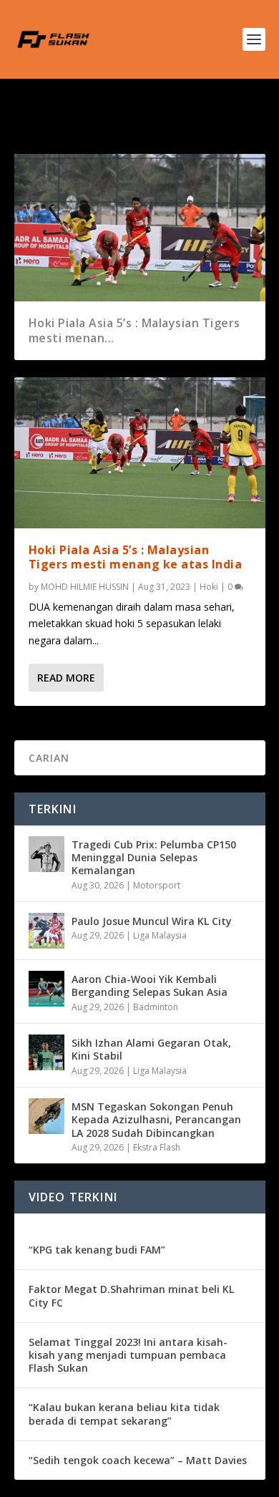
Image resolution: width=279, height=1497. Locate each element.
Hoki (209, 587)
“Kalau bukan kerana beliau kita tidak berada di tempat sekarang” (124, 1413)
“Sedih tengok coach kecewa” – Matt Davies (138, 1460)
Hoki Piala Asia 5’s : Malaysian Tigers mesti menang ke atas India (136, 557)
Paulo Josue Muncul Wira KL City (152, 921)
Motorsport (156, 885)
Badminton (155, 1007)
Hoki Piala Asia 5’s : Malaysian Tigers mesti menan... (134, 330)
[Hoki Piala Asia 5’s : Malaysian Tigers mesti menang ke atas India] (139, 452)
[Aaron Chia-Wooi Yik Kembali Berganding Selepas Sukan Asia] (46, 989)
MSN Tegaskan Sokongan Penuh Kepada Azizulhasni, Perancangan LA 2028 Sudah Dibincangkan (156, 1119)
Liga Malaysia (160, 935)
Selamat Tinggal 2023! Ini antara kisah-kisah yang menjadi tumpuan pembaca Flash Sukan (128, 1355)
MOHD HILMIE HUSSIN (85, 587)
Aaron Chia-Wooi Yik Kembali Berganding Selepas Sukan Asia (149, 985)
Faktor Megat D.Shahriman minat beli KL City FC (131, 1295)
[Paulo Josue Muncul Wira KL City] (46, 931)
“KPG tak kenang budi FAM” (97, 1249)
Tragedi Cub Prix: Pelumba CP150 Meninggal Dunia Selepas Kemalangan (154, 857)
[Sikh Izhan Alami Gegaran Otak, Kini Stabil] (46, 1052)
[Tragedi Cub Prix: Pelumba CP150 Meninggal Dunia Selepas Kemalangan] (46, 854)
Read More (66, 677)
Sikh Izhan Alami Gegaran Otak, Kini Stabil (151, 1049)
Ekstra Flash (156, 1147)
